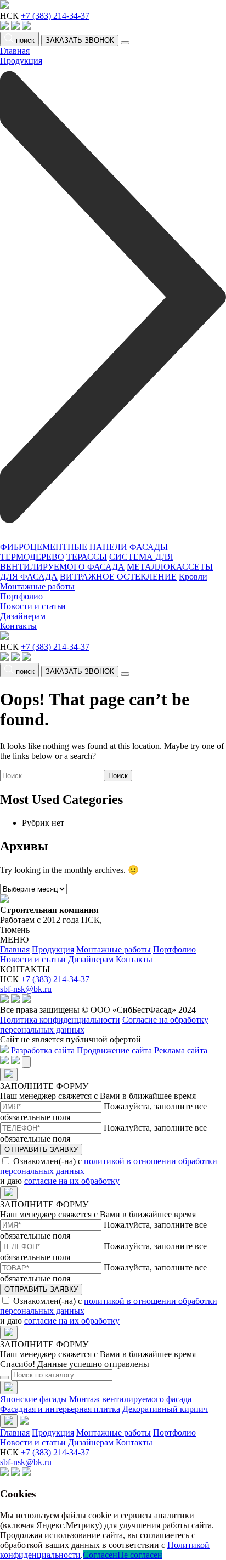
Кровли (193, 576)
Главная (15, 50)
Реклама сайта (180, 1050)
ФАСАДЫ (148, 547)
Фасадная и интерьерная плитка (60, 1409)
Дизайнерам (23, 616)
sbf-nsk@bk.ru (26, 989)
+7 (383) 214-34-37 (55, 15)
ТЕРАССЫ (86, 556)
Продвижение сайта (114, 1050)
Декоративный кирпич (165, 1409)
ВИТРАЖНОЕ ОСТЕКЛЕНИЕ (118, 576)
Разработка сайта (43, 1050)
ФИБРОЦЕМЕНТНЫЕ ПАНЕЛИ (63, 547)
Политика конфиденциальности (60, 1019)
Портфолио (21, 596)
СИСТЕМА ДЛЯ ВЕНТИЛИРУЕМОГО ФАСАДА (86, 561)
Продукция (53, 949)
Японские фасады (33, 1399)
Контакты (18, 626)
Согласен (100, 1554)
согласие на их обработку (72, 1180)
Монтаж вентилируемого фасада (130, 1399)
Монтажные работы (37, 586)
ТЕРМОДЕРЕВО (32, 556)
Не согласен (139, 1554)
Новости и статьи (33, 606)
